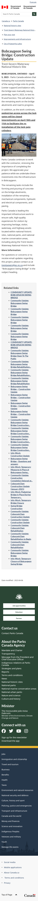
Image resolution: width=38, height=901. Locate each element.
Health (4, 780)
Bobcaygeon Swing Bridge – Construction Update (20, 389)
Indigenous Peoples (10, 831)
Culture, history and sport (13, 800)
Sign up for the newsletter (14, 737)
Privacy (7, 883)
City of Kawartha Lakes (13, 44)
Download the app (11, 740)
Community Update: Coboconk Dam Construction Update (20, 514)
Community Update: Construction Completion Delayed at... (22, 478)
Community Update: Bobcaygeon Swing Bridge (20, 303)
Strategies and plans (11, 668)
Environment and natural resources (17, 790)
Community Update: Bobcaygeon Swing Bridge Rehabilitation (20, 381)
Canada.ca (6, 21)
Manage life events (10, 847)
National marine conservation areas (19, 688)
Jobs (3, 754)
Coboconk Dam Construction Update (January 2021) (20, 486)
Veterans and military (11, 836)
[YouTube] (18, 731)
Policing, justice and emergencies (17, 805)
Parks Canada (18, 21)
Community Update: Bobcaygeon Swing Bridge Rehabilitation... (21, 364)
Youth (4, 842)
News (4, 678)
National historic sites (12, 25)
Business (6, 769)
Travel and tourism (10, 764)
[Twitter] (11, 731)
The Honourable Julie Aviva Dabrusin (17, 714)
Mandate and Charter (12, 650)
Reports (5, 671)
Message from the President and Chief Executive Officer (17, 658)
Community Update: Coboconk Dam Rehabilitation (20, 528)
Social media (9, 862)
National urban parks (12, 692)
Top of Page (7, 894)
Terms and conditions (12, 675)
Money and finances (11, 821)
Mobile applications (13, 867)
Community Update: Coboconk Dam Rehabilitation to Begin (21, 536)
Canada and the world (11, 816)
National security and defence (15, 795)
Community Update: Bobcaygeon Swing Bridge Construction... (20, 422)
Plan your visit (9, 34)
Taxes (4, 785)
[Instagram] (26, 731)
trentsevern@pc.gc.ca (12, 265)
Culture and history (11, 698)
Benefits (5, 774)
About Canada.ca (11, 872)
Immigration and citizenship (14, 759)
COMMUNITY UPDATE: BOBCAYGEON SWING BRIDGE (21, 295)
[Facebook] (4, 731)
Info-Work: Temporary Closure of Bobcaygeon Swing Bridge (21, 561)
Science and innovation (12, 826)
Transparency (8, 653)
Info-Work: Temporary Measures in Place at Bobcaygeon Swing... (21, 470)
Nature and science (11, 695)
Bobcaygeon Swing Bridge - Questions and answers (21, 461)
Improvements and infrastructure (17, 39)
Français (33, 2)
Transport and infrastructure (14, 811)
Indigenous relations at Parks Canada (16, 664)
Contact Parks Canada (12, 633)
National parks (9, 685)
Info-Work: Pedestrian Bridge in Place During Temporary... (21, 495)
